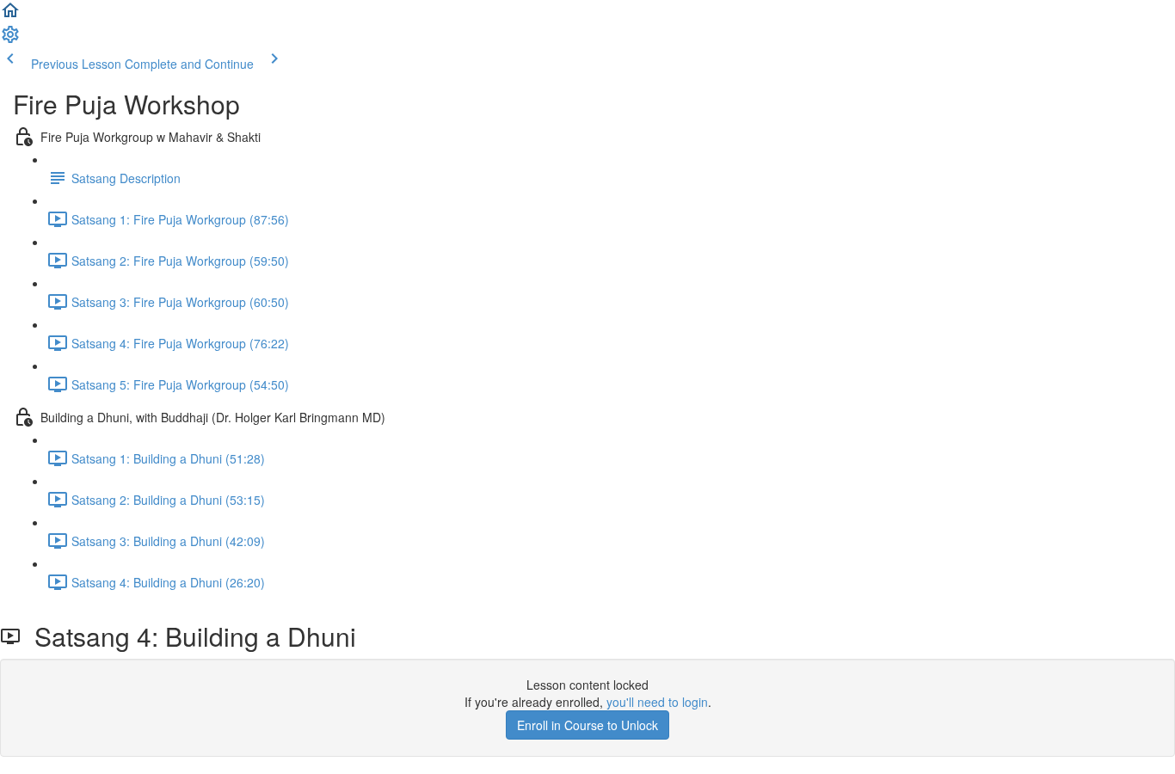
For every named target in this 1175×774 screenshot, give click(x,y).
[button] (10, 15)
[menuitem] (10, 39)
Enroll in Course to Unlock (587, 725)
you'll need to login (657, 701)
